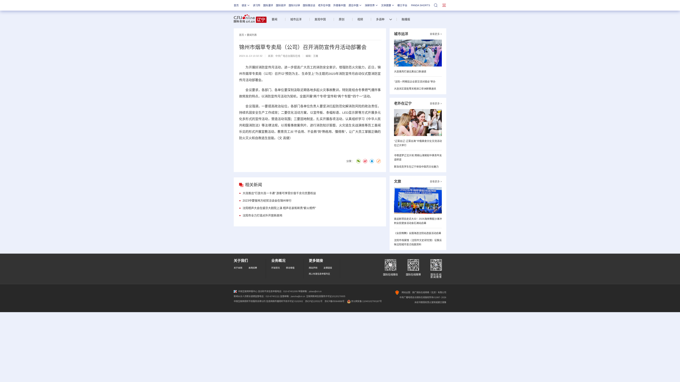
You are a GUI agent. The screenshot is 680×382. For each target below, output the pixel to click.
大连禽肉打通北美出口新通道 (410, 71)
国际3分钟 (294, 5)
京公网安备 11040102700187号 (366, 301)
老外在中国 (324, 5)
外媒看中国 (339, 5)
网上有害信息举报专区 (319, 274)
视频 (360, 19)
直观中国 (320, 19)
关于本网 (238, 268)
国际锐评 (281, 5)
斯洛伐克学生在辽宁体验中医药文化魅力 (416, 166)
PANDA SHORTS (420, 5)
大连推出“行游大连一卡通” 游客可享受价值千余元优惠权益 (279, 193)
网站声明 (313, 268)
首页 (236, 5)
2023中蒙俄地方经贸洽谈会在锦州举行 (267, 200)
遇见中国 (353, 5)
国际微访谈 (309, 5)
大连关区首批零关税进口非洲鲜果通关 (415, 88)
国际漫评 (268, 5)
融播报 (406, 19)
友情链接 (328, 268)
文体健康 (386, 5)
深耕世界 (370, 5)
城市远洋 (296, 19)
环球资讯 (275, 268)
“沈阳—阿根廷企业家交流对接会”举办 (414, 81)
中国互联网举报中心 (247, 291)
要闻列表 (252, 34)
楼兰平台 (402, 5)
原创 (341, 19)
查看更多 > (436, 34)
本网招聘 (252, 268)
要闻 (274, 19)
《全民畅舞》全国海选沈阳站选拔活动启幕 (417, 233)
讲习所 (256, 5)
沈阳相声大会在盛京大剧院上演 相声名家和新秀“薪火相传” (279, 208)
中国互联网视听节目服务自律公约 (250, 301)
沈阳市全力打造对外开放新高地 (262, 215)
